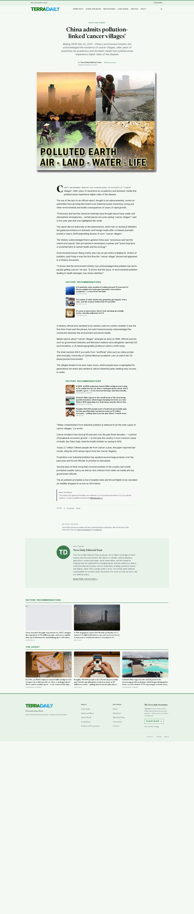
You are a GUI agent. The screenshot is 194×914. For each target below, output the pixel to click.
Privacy (150, 737)
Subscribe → (154, 721)
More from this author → (85, 579)
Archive (134, 9)
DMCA (166, 737)
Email (78, 508)
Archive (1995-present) (90, 726)
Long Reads (123, 9)
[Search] (161, 9)
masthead (97, 530)
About (143, 9)
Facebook (70, 508)
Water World (109, 9)
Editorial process (110, 62)
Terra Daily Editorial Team (91, 62)
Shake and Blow (93, 9)
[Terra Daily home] (45, 9)
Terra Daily (78, 9)
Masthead (117, 713)
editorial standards (84, 530)
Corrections (117, 722)
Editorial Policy (119, 717)
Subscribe (158, 2)
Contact (116, 726)
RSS (157, 726)
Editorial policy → (96, 498)
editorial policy (83, 574)
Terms (159, 737)
